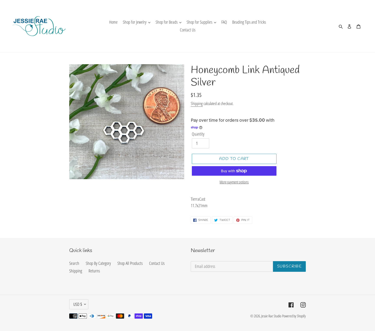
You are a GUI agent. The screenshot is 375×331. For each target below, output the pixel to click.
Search (74, 263)
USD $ (77, 304)
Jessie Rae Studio (271, 315)
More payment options (234, 182)
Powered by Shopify (294, 315)
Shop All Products (130, 263)
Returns (94, 271)
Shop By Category (98, 263)
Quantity (198, 134)
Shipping (197, 103)
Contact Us (156, 263)
